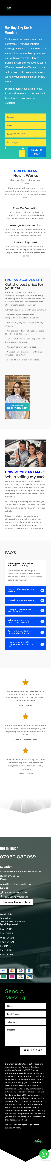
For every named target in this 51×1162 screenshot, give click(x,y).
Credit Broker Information (12, 921)
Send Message (33, 1050)
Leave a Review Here (16, 902)
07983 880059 (18, 857)
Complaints (5, 918)
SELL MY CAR (36, 152)
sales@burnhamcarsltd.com (16, 884)
